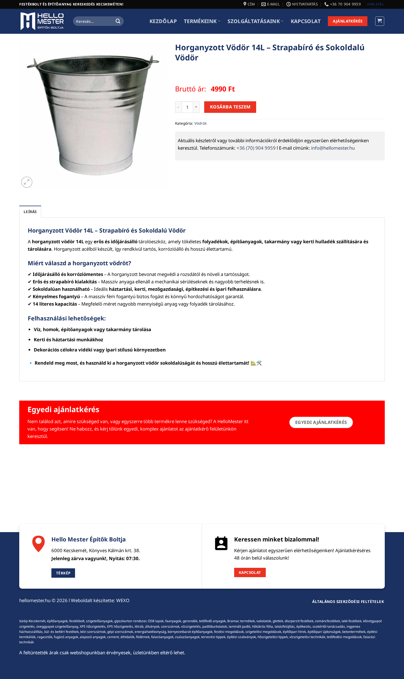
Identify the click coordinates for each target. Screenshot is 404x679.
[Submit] (118, 21)
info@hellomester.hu (333, 148)
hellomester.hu (35, 600)
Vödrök (200, 123)
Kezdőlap (163, 21)
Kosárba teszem (230, 107)
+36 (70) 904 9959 (256, 148)
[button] (379, 21)
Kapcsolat (306, 21)
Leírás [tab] (30, 211)
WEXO (122, 600)
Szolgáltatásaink (254, 21)
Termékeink (200, 21)
